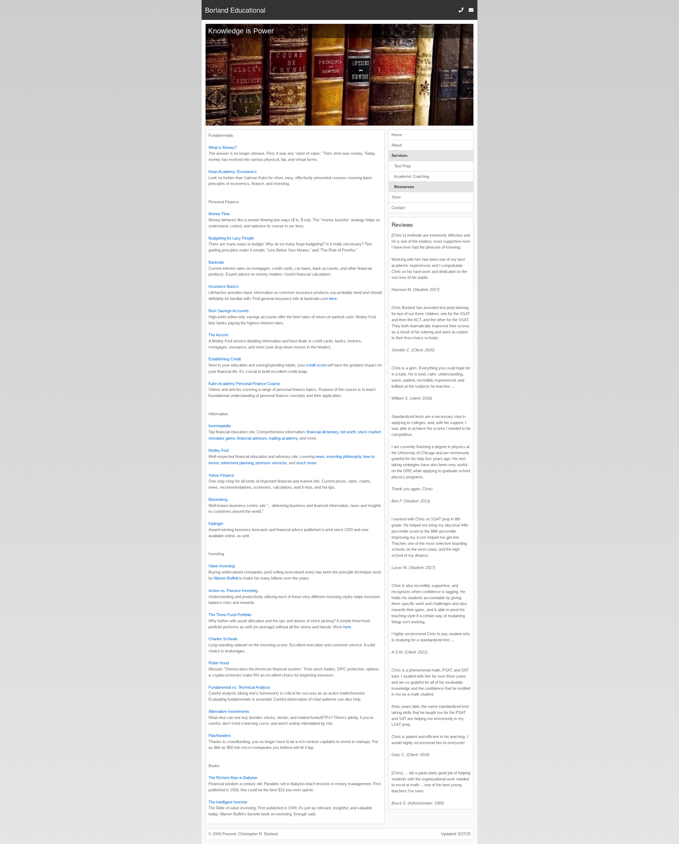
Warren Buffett (226, 578)
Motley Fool (218, 450)
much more (306, 463)
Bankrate (216, 262)
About (396, 145)
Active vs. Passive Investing (233, 590)
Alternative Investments (228, 711)
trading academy (283, 438)
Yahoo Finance (221, 475)
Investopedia (219, 425)
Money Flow (219, 213)
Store (396, 197)
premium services (271, 463)
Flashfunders (219, 735)
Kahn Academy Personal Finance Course (244, 383)
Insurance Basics (223, 286)
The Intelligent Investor (227, 802)
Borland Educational (235, 10)
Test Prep (402, 166)
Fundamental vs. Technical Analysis (239, 687)
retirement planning (237, 463)
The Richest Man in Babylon (232, 777)
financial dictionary (322, 432)
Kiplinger (215, 523)
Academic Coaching (411, 176)
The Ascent (218, 335)
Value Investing (221, 566)
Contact (398, 207)
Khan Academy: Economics (232, 171)
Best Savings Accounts (228, 310)
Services (399, 155)
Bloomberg (217, 499)
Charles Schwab (222, 639)
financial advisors (252, 438)
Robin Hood (218, 663)
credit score (316, 365)
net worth (348, 432)
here (333, 298)
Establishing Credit (224, 359)
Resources (404, 186)
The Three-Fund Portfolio (229, 614)
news (320, 456)
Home (396, 134)
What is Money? (222, 147)
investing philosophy (344, 456)
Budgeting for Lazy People (231, 238)
